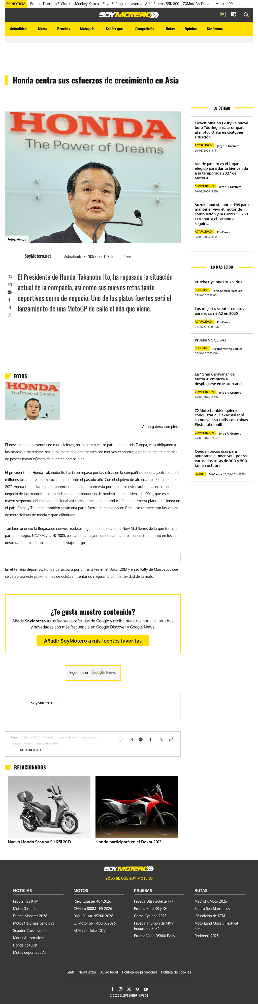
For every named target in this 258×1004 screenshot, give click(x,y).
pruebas (201, 290)
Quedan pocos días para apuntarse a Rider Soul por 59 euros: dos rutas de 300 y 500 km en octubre (221, 458)
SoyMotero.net (37, 255)
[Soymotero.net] (129, 15)
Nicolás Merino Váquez (227, 349)
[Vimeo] (137, 989)
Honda (48, 737)
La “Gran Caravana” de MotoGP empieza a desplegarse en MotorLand (218, 379)
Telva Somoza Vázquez (227, 291)
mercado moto (47, 743)
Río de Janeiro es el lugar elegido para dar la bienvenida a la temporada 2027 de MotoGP (221, 170)
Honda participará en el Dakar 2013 (128, 841)
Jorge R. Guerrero (228, 146)
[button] (246, 15)
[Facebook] (9, 299)
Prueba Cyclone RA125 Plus (218, 281)
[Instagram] (121, 989)
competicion (204, 186)
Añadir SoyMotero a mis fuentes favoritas (93, 640)
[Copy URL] (9, 314)
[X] (9, 306)
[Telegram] (9, 291)
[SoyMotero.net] (17, 256)
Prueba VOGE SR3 (210, 340)
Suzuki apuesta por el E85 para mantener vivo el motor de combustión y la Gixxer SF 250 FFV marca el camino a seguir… (222, 214)
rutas (199, 473)
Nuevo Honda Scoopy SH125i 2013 (39, 841)
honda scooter (22, 743)
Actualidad (30, 750)
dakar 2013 (30, 737)
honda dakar (67, 737)
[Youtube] (146, 989)
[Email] (9, 284)
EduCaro (222, 232)
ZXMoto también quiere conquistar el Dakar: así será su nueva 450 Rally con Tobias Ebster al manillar (221, 417)
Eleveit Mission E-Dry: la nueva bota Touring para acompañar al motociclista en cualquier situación (221, 130)
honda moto (90, 737)
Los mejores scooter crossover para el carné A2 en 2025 (221, 311)
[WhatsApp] (9, 276)
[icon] (222, 14)
